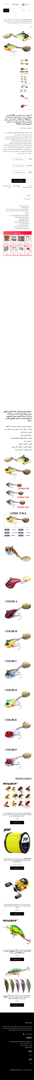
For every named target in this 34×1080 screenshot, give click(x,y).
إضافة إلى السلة (18, 181)
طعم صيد (25, 19)
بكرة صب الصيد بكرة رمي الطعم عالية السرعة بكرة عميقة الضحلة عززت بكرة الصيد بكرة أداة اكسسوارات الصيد (17, 906)
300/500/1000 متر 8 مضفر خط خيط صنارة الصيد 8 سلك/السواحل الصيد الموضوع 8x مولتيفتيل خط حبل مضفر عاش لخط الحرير (17, 860)
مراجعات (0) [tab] (27, 199)
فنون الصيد (15, 4)
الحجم (30, 172)
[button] (31, 27)
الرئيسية (30, 19)
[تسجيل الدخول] (7, 4)
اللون (30, 159)
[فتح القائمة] (30, 10)
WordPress (19, 1069)
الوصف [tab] (28, 195)
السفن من (29, 165)
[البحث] (6, 10)
